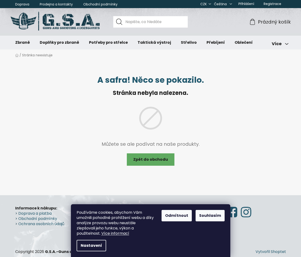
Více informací (115, 233)
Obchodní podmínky (100, 4)
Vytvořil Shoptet (271, 251)
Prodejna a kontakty (56, 4)
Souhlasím (210, 215)
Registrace (272, 3)
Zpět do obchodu (150, 159)
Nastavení (91, 245)
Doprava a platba (35, 213)
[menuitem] (22, 42)
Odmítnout (176, 215)
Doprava (22, 4)
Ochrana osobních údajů (41, 224)
